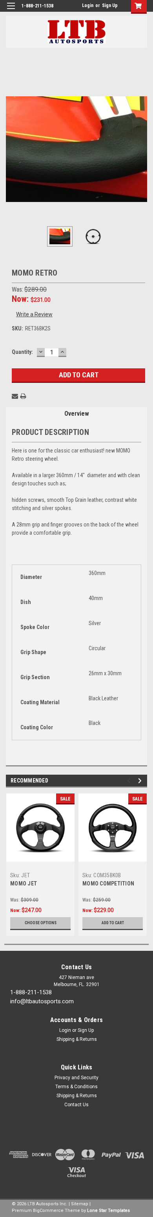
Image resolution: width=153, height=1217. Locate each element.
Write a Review (34, 314)
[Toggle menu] (11, 11)
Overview (76, 413)
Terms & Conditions (76, 1086)
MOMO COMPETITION (108, 883)
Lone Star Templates (108, 1210)
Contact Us (76, 1104)
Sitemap (79, 1203)
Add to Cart (113, 923)
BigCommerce (48, 1210)
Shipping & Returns (76, 1039)
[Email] (15, 396)
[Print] (23, 396)
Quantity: (22, 352)
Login (87, 5)
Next (141, 149)
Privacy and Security (76, 1077)
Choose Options (40, 923)
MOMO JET (23, 883)
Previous (12, 149)
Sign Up (110, 5)
